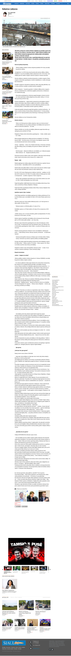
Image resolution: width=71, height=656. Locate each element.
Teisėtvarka (28, 3)
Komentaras (8, 647)
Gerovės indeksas (18, 504)
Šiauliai (12, 597)
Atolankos (58, 3)
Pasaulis (20, 597)
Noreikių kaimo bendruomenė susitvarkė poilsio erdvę (7, 121)
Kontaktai (19, 648)
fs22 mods (54, 291)
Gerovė (16, 503)
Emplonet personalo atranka (57, 301)
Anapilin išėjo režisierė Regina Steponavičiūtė (20, 628)
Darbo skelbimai (55, 281)
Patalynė (53, 296)
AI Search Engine (55, 284)
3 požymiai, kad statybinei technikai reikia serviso (7, 92)
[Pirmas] (7, 3)
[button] (18, 506)
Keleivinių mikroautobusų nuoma (58, 290)
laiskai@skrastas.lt (36, 648)
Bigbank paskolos (55, 302)
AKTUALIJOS (5, 597)
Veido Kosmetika (55, 287)
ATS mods (54, 295)
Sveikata (41, 3)
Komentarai (22, 3)
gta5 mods (54, 293)
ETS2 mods (54, 294)
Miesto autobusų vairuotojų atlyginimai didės (25, 613)
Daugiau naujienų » (46, 597)
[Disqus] (32, 523)
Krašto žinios (47, 3)
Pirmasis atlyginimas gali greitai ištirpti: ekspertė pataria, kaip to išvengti (32, 629)
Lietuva (16, 597)
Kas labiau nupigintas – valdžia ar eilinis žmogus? (9, 591)
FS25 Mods (54, 285)
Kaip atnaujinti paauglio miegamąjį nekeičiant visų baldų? (7, 77)
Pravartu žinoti (5, 58)
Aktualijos (16, 3)
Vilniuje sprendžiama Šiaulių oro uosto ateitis (8, 612)
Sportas (37, 3)
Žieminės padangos (55, 292)
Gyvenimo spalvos (10, 648)
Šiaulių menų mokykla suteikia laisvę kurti (7, 628)
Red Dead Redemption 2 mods (57, 305)
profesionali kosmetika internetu (58, 286)
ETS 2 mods (54, 298)
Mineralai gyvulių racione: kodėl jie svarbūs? (7, 62)
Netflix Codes (54, 283)
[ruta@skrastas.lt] (8, 15)
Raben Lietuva (54, 297)
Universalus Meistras (55, 280)
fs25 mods (54, 303)
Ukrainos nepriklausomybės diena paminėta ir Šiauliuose (45, 628)
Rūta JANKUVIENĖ (11, 12)
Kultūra (33, 3)
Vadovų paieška (55, 282)
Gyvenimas (53, 3)
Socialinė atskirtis (18, 502)
